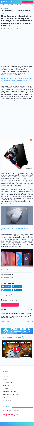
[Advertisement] (17, 48)
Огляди (25, 4)
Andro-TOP (10, 4)
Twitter (9, 270)
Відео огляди (7, 382)
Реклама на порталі (9, 391)
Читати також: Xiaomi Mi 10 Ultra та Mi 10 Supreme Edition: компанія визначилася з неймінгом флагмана (16, 80)
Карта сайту (7, 400)
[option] (17, 349)
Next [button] (30, 349)
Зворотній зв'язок (9, 385)
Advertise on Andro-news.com (12, 394)
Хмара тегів (7, 397)
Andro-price (18, 4)
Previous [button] (3, 349)
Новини (3, 4)
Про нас (5, 388)
